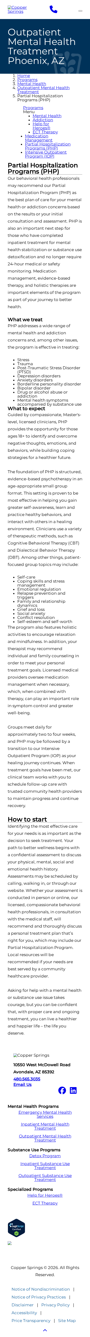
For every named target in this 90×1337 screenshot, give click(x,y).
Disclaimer (23, 1305)
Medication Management (39, 138)
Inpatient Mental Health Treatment (45, 1126)
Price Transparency (31, 1321)
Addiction (43, 119)
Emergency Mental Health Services (45, 1114)
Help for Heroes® (41, 126)
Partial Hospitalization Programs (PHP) (48, 146)
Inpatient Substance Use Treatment (45, 1166)
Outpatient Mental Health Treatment (43, 89)
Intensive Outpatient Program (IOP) (46, 154)
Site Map (67, 1321)
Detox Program (45, 1156)
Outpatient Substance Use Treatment (45, 1178)
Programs (27, 79)
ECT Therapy (45, 132)
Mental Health (31, 83)
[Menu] (80, 11)
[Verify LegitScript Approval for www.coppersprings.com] (45, 1228)
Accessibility (24, 1313)
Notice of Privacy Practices (39, 1297)
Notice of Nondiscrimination (41, 1289)
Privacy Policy (55, 1305)
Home (23, 75)
